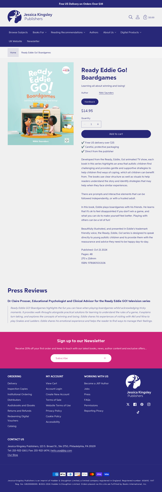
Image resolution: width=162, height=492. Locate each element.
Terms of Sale (53, 399)
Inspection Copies (18, 388)
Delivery (12, 383)
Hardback (90, 101)
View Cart (51, 383)
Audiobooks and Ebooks (21, 405)
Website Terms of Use (58, 405)
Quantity (85, 118)
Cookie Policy (53, 416)
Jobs (87, 388)
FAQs (87, 399)
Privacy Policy (54, 410)
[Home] (30, 17)
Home (13, 52)
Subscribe (62, 358)
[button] (130, 17)
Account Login (54, 388)
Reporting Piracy (93, 410)
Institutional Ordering (20, 394)
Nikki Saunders (106, 92)
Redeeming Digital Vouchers (18, 418)
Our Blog (13, 454)
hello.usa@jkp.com (61, 450)
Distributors (14, 399)
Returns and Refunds (19, 410)
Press (87, 394)
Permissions (91, 405)
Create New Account (57, 394)
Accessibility (53, 421)
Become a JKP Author (96, 383)
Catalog (12, 426)
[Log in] (138, 17)
